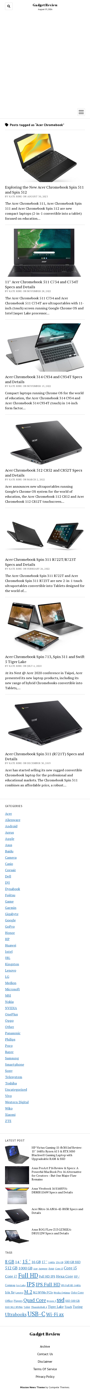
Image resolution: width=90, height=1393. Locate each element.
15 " (26, 1261)
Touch (68, 1307)
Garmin (10, 907)
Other (9, 1026)
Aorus (9, 832)
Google (10, 920)
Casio (9, 863)
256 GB (59, 1262)
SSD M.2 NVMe (14, 1307)
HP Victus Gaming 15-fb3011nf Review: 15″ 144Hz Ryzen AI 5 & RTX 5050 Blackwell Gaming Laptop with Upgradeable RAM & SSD (57, 1153)
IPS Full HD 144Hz (71, 1285)
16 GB (36, 1261)
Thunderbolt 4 (39, 1307)
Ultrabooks (16, 1314)
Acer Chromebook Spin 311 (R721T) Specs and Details (44, 756)
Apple (9, 838)
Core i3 (59, 1268)
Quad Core (34, 1300)
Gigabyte (11, 914)
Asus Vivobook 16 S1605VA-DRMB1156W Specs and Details (52, 1190)
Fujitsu (10, 895)
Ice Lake (21, 1285)
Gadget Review (45, 5)
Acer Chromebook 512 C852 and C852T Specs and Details (43, 473)
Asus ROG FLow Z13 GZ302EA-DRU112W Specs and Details (52, 1231)
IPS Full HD (48, 1284)
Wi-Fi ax (55, 1314)
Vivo (8, 1095)
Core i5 (70, 1268)
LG (7, 976)
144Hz (51, 1262)
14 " (18, 1261)
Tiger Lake (56, 1306)
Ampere (43, 1268)
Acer (8, 813)
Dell (8, 876)
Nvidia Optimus (62, 1292)
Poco (9, 1045)
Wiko (9, 1108)
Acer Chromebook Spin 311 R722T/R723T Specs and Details (40, 562)
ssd (60, 1300)
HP (7, 939)
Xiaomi (10, 1114)
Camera (11, 857)
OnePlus (11, 1014)
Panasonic (13, 1033)
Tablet (27, 1307)
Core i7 (11, 1276)
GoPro (10, 926)
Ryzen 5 (51, 1300)
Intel (9, 951)
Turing (78, 1307)
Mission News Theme (32, 1387)
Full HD (28, 1275)
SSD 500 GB (72, 1301)
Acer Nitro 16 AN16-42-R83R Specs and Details (57, 1211)
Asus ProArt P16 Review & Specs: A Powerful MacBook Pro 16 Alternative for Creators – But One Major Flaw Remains (56, 1173)
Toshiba (11, 1083)
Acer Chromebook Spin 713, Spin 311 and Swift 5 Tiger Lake (45, 659)
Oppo (9, 1020)
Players (18, 1301)
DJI (7, 882)
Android (11, 826)
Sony (9, 1070)
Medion (10, 983)
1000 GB (25, 1268)
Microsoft (12, 989)
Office (9, 1301)
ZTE (8, 1121)
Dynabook (12, 889)
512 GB (11, 1268)
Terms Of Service (45, 1369)
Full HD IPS (47, 1276)
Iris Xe (10, 1292)
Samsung (12, 1058)
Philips (10, 1039)
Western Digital (17, 1102)
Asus (8, 845)
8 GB (9, 1261)
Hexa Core (64, 1276)
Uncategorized (16, 1089)
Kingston (12, 964)
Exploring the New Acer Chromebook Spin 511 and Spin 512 (44, 190)
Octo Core (77, 1292)
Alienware (12, 820)
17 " (44, 1261)
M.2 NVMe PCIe (43, 1292)
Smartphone (14, 1064)
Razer (9, 1052)
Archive (45, 1346)
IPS (31, 1284)
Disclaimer (45, 1361)
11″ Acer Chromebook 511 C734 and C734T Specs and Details (41, 284)
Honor (10, 932)
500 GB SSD (72, 1262)
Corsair (10, 870)
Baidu (9, 851)
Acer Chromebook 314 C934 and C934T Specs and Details (43, 379)
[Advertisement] (45, 58)
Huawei (10, 945)
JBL (7, 957)
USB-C (36, 1314)
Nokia (9, 1001)
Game (9, 901)
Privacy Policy (45, 1376)
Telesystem (13, 1077)
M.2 (28, 1292)
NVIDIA (11, 1008)
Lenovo (10, 970)
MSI (8, 995)
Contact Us (45, 1354)
